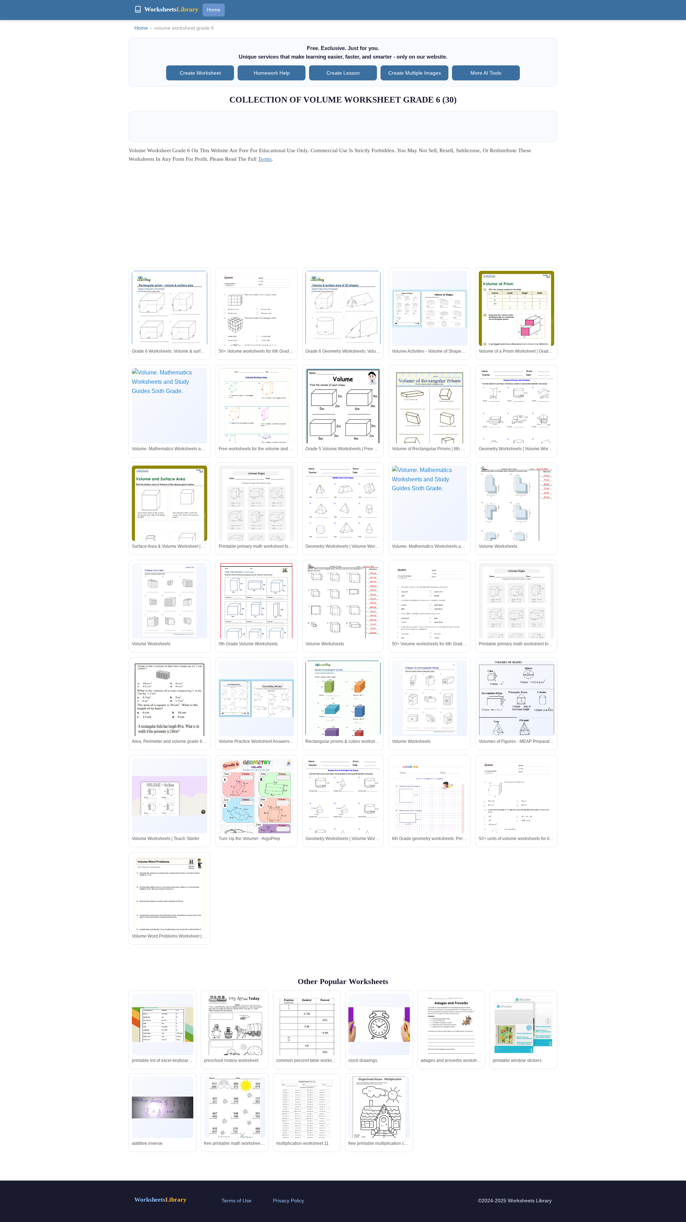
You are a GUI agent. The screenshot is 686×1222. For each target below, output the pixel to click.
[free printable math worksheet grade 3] (234, 1110)
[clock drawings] (379, 1024)
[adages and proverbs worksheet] (451, 1033)
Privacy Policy (288, 1200)
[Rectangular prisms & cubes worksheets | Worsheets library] (343, 709)
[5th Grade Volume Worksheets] (256, 609)
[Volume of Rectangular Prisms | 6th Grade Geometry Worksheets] (429, 417)
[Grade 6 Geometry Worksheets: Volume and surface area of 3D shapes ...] (343, 319)
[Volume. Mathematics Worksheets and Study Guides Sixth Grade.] (169, 405)
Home (213, 10)
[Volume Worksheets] (516, 514)
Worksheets (160, 1199)
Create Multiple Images (414, 73)
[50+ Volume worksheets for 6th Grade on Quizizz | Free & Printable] (256, 324)
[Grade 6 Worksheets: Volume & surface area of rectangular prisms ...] (169, 319)
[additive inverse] (162, 1107)
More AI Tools (486, 73)
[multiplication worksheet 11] (307, 1116)
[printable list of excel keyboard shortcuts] (162, 1024)
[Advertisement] (343, 218)
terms (265, 159)
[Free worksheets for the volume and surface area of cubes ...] (256, 417)
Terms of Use (237, 1200)
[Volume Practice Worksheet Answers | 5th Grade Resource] (256, 698)
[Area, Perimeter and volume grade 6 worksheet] (169, 714)
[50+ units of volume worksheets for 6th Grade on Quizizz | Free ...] (516, 811)
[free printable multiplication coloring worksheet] (379, 1112)
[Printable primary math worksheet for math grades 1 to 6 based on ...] (256, 514)
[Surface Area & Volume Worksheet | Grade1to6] (169, 519)
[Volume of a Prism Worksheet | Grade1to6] (516, 324)
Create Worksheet (200, 73)
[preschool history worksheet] (234, 1033)
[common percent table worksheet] (307, 1033)
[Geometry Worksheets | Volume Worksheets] (516, 417)
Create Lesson (343, 73)
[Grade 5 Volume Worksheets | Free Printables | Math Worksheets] (343, 422)
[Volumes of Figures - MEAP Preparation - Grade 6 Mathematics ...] (516, 709)
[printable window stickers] (523, 1024)
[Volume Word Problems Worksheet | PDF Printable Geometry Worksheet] (169, 908)
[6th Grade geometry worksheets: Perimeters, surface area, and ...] (429, 811)
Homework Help (272, 73)
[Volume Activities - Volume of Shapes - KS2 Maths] (429, 308)
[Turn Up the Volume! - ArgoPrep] (256, 807)
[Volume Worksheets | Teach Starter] (169, 795)
